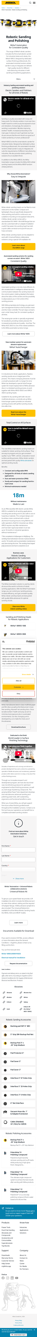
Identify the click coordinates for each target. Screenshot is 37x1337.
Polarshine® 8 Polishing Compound (18, 1153)
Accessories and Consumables (7, 1239)
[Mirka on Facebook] (3, 1277)
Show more (19, 879)
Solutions (17, 8)
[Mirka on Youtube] (16, 1277)
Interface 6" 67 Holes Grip (21, 1078)
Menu (18, 79)
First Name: (6, 846)
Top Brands (6, 1246)
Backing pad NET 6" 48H (20, 1026)
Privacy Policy (18, 1320)
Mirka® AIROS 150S (18, 625)
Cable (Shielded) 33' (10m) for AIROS (18, 1122)
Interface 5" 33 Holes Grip (21, 1086)
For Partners (24, 1269)
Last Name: (5, 856)
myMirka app (6, 1266)
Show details (26, 674)
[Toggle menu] (34, 3)
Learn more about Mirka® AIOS (18, 334)
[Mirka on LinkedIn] (12, 1277)
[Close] (34, 1330)
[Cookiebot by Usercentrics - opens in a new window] (26, 641)
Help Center (6, 1263)
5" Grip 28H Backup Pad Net (21, 1034)
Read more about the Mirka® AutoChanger (18, 413)
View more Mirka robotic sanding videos (18, 607)
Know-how (9, 8)
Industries (23, 1227)
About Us (23, 1255)
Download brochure (18, 727)
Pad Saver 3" (15, 1069)
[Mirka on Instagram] (7, 1277)
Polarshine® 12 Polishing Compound (18, 1190)
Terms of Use (18, 1323)
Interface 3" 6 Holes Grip (20, 1094)
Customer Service (8, 1261)
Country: (5, 865)
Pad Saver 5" (15, 1061)
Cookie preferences (18, 1325)
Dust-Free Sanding (8, 1230)
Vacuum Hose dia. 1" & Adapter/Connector (19, 1112)
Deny (18, 693)
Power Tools (6, 1227)
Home (3, 8)
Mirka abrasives (26, 460)
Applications (24, 1230)
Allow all (18, 680)
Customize (17, 687)
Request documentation (18, 963)
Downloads (6, 1255)
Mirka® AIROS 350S (18, 634)
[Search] (30, 3)
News (22, 1261)
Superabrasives (7, 1243)
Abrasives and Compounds (6, 1234)
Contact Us (23, 1258)
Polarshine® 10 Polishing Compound (18, 1173)
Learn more (18, 923)
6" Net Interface (17, 1103)
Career (22, 1263)
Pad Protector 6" (17, 1053)
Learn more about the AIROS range (18, 246)
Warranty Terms (7, 1258)
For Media (23, 1266)
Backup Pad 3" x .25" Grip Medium (17, 1044)
